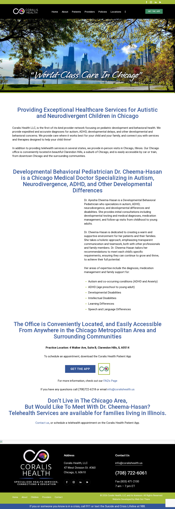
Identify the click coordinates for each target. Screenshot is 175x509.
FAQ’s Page (110, 380)
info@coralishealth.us (121, 389)
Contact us (42, 422)
